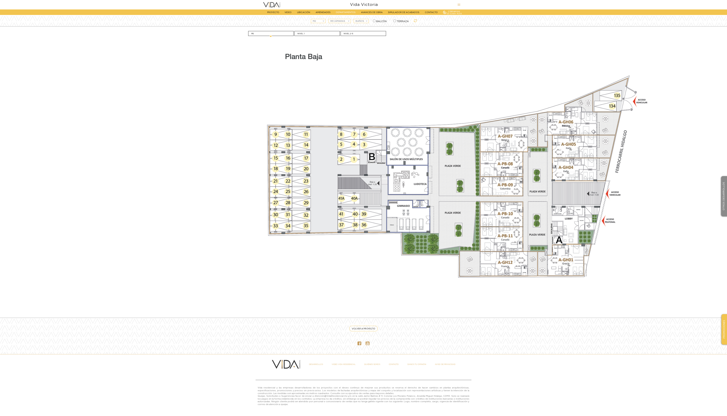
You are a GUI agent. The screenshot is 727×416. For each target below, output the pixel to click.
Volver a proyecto (363, 329)
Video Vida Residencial (344, 364)
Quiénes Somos (372, 364)
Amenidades (323, 12)
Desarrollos (316, 364)
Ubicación (303, 12)
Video (288, 12)
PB (252, 34)
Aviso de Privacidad (445, 364)
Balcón (381, 21)
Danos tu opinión (416, 364)
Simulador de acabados (403, 12)
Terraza (402, 21)
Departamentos (346, 12)
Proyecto (273, 12)
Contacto (431, 12)
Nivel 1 (301, 34)
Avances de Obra (372, 12)
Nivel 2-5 (348, 34)
